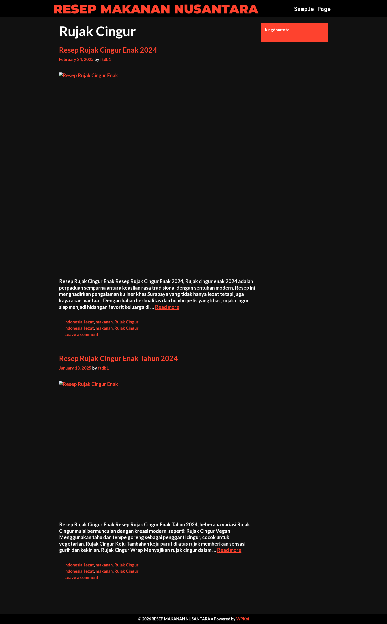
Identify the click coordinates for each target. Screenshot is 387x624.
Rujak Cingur (126, 321)
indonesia (73, 321)
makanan (104, 321)
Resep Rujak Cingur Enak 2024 (108, 49)
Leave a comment (81, 334)
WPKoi (242, 618)
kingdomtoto (277, 29)
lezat (89, 321)
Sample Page (312, 9)
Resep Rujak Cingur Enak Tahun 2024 (118, 358)
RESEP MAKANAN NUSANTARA (156, 9)
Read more (167, 307)
